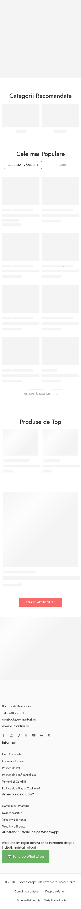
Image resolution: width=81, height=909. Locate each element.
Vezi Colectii (26, 671)
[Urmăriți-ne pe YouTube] (34, 735)
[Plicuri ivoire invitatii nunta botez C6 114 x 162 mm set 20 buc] (20, 247)
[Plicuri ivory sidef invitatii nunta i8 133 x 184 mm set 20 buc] (60, 191)
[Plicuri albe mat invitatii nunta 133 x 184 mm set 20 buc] (60, 247)
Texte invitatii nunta (14, 819)
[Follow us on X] (48, 735)
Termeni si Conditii (14, 781)
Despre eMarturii (12, 813)
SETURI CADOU (51, 460)
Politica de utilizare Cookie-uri (21, 788)
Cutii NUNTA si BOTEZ (16, 460)
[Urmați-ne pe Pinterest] (26, 735)
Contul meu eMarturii (15, 805)
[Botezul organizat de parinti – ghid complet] (40, 529)
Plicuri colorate (22, 210)
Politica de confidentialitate (19, 774)
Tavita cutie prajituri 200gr (25, 466)
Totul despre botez (19, 572)
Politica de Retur (12, 768)
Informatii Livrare (12, 761)
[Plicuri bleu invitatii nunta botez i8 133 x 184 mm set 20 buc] (60, 299)
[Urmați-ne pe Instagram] (11, 735)
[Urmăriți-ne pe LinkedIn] (41, 735)
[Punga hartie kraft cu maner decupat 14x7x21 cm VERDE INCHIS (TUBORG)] (60, 351)
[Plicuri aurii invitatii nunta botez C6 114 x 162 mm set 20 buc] (20, 299)
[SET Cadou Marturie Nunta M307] (60, 442)
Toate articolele (40, 602)
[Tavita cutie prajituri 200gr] (20, 442)
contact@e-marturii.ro (19, 719)
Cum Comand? (11, 754)
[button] (33, 204)
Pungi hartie (49, 370)
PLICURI (60, 165)
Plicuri (6, 210)
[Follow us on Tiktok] (18, 735)
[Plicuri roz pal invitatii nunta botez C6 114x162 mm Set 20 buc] (20, 351)
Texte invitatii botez (14, 826)
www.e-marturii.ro (15, 726)
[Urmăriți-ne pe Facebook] (3, 735)
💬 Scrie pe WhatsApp (25, 856)
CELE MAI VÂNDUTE (23, 165)
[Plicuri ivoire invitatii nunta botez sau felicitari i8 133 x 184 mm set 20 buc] (20, 191)
